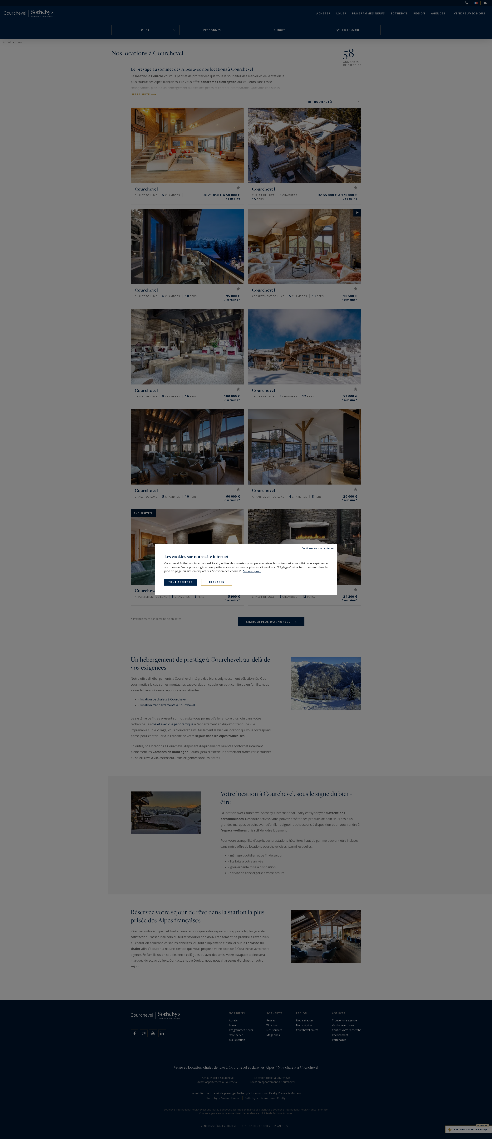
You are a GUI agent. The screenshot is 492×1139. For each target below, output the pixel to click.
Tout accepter (180, 582)
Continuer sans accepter (316, 548)
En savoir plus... (252, 571)
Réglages (216, 582)
